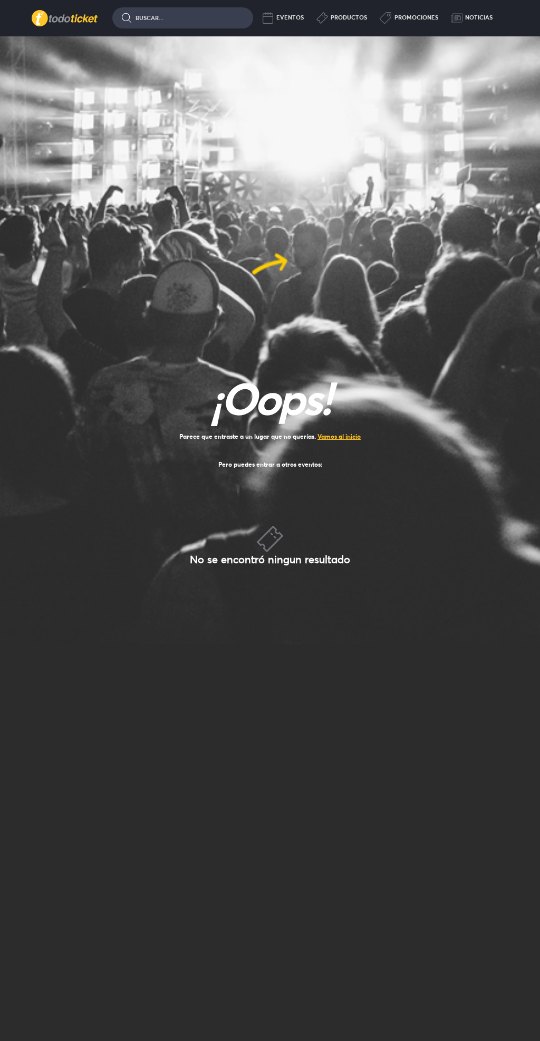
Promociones (416, 17)
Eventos (290, 17)
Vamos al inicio (339, 436)
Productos (349, 17)
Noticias (479, 17)
